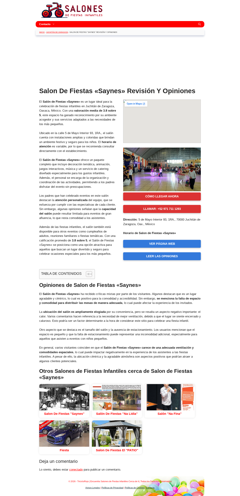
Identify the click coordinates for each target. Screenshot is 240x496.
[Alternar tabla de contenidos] (87, 274)
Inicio (42, 32)
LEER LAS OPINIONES (162, 256)
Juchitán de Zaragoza (57, 32)
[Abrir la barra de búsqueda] (199, 24)
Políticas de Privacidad (112, 488)
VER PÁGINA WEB (162, 243)
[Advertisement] (120, 62)
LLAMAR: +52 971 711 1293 (162, 209)
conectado (76, 469)
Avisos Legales (92, 488)
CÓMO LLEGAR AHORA (162, 196)
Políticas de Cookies (134, 488)
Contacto (44, 24)
